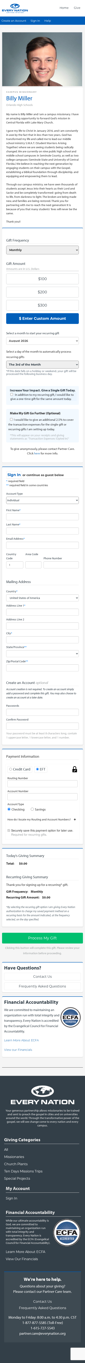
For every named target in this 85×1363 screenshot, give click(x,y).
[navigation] (70, 7)
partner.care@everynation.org (42, 1333)
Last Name (13, 524)
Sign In (35, 20)
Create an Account (13, 20)
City (9, 633)
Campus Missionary (21, 92)
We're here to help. (42, 1279)
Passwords (12, 706)
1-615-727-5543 (43, 1328)
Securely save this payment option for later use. (42, 832)
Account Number (17, 791)
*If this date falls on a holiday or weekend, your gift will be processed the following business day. (41, 372)
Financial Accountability (30, 1212)
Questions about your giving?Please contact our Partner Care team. (42, 1289)
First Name (13, 510)
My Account (18, 1188)
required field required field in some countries (27, 483)
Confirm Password (17, 719)
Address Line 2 (15, 619)
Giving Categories (22, 1140)
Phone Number (53, 558)
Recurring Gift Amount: (22, 897)
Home (64, 8)
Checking (18, 809)
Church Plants (16, 1164)
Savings (40, 809)
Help (47, 20)
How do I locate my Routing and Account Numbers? (40, 819)
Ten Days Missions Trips (23, 1171)
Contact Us (42, 977)
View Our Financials (22, 1259)
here (37, 453)
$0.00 (23, 863)
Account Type (14, 493)
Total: (10, 863)
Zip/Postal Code (17, 661)
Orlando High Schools (19, 105)
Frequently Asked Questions (42, 986)
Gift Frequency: (17, 891)
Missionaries (14, 1157)
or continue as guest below (43, 475)
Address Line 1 (15, 605)
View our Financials (18, 1050)
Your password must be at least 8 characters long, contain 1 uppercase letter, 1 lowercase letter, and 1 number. (41, 735)
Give (77, 8)
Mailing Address (18, 581)
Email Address (15, 538)
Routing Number (17, 778)
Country (12, 591)
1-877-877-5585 (34, 1322)
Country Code (11, 556)
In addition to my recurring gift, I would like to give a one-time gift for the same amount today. (42, 397)
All (6, 1150)
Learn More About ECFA (21, 1040)
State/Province (16, 647)
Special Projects (17, 1178)
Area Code (31, 554)
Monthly (37, 891)
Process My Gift (42, 938)
